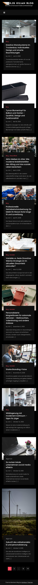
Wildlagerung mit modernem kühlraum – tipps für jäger (16, 416)
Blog (7, 41)
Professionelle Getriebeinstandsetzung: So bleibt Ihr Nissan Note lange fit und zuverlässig (18, 210)
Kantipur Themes (27, 582)
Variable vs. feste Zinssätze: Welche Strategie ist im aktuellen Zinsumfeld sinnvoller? (18, 262)
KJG (9, 56)
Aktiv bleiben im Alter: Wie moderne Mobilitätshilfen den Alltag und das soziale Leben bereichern (18, 163)
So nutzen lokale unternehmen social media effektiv (18, 465)
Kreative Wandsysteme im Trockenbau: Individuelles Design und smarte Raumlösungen (18, 49)
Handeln (12, 255)
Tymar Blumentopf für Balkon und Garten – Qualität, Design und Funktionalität (16, 114)
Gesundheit (13, 156)
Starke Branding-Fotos (16, 369)
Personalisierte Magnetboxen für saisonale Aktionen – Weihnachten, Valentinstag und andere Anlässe (18, 317)
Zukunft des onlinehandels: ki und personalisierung (18, 543)
